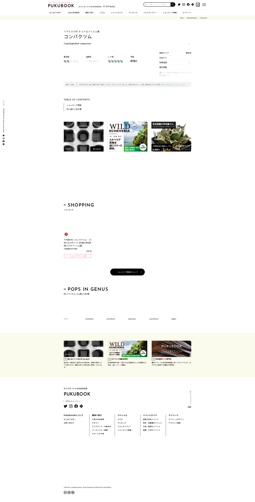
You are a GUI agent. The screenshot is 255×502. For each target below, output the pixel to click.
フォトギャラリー (150, 12)
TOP (189, 407)
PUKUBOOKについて (73, 415)
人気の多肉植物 (73, 12)
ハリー (66, 319)
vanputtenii (89, 319)
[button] (173, 4)
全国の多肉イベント (151, 419)
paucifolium (154, 319)
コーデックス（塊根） (100, 430)
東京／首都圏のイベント (152, 423)
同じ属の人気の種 (74, 109)
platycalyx (132, 319)
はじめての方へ (55, 12)
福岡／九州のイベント (151, 430)
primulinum (111, 319)
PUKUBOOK (62, 6)
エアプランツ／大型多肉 (101, 426)
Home (182, 18)
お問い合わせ (69, 423)
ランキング (133, 12)
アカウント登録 (175, 423)
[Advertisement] (127, 178)
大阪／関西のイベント (151, 426)
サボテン (95, 423)
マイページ (186, 12)
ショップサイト (76, 256)
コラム (102, 12)
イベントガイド (117, 12)
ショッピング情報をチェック (127, 272)
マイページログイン (176, 419)
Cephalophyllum (191, 18)
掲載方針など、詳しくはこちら (176, 85)
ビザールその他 (98, 433)
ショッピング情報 (170, 12)
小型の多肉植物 (98, 419)
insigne (173, 319)
